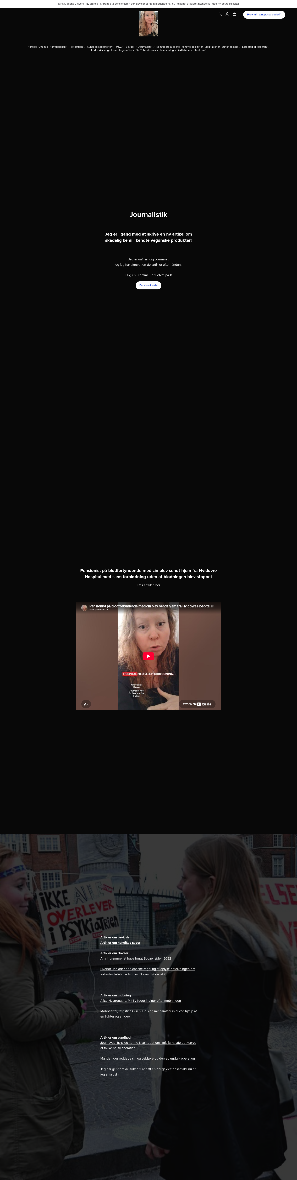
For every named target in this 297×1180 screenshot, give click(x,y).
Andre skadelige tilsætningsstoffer (112, 50)
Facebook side (148, 285)
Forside (32, 47)
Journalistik (145, 47)
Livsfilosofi (200, 50)
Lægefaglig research (254, 47)
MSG (119, 47)
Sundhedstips (230, 47)
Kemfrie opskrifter (192, 47)
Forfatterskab (58, 47)
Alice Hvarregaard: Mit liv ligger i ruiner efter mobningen (140, 1001)
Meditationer (212, 47)
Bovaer (130, 47)
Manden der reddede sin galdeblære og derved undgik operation (147, 1058)
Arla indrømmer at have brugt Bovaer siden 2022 (135, 958)
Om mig (43, 47)
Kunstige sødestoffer (99, 47)
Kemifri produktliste (168, 47)
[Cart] (236, 14)
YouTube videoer (146, 50)
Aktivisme (184, 50)
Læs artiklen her (148, 585)
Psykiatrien (77, 47)
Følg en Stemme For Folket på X (148, 275)
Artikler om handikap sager (120, 943)
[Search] (220, 14)
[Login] (227, 14)
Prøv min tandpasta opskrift (264, 14)
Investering (167, 50)
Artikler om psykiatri (115, 937)
